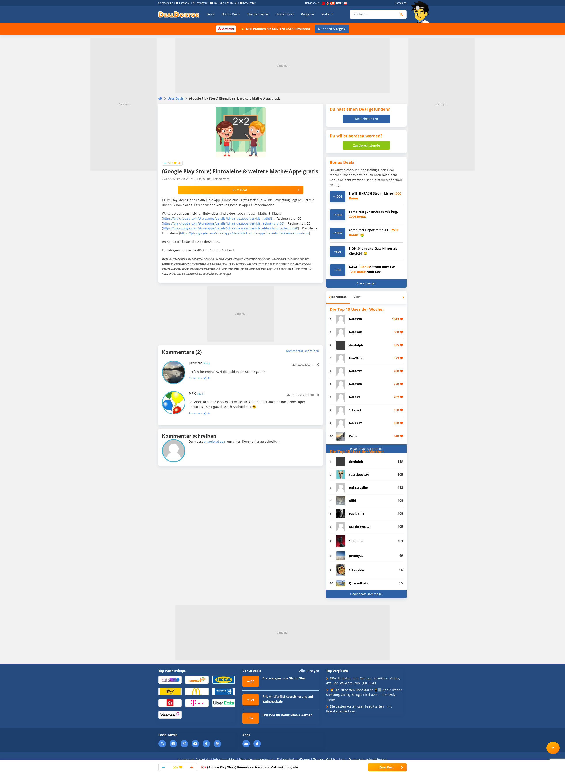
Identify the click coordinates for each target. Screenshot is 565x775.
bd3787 (354, 397)
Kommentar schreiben (302, 351)
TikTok (233, 2)
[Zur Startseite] (422, 12)
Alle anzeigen (366, 283)
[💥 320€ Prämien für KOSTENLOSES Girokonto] (226, 28)
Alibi (352, 500)
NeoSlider (356, 358)
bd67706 (355, 384)
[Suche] (401, 14)
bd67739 (355, 319)
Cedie (353, 436)
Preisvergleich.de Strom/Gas (283, 678)
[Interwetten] (170, 691)
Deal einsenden (366, 119)
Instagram (201, 2)
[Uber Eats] (223, 703)
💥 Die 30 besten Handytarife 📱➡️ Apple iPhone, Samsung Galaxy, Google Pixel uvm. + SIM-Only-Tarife (364, 695)
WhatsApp (167, 2)
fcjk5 (202, 179)
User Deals (176, 98)
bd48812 (355, 423)
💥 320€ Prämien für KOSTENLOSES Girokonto (275, 29)
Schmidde (356, 570)
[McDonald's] (196, 691)
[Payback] (223, 691)
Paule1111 (356, 513)
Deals (211, 14)
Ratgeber (308, 14)
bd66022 (355, 371)
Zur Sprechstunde (366, 145)
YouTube (219, 2)
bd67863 (355, 332)
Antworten (195, 378)
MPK (196, 393)
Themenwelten (258, 14)
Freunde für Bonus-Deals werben (287, 715)
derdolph (356, 345)
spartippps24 (359, 474)
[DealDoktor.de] (179, 14)
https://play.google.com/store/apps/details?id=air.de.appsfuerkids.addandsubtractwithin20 (230, 228)
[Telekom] (196, 703)
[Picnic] (170, 703)
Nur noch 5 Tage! (331, 29)
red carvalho (358, 487)
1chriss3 (355, 410)
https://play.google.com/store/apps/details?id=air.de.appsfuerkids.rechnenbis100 (223, 223)
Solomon (356, 541)
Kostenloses (285, 14)
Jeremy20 (356, 556)
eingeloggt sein (215, 441)
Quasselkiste (358, 583)
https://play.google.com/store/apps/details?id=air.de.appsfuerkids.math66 (218, 218)
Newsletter (249, 2)
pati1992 (199, 363)
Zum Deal (240, 190)
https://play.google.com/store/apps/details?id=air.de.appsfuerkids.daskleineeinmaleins (244, 233)
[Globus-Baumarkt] (196, 680)
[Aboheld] (170, 679)
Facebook (184, 2)
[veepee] (170, 714)
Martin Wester (360, 526)
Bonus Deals (231, 14)
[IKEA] (223, 679)
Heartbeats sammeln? (366, 448)
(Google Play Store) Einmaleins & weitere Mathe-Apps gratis (249, 767)
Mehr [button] (326, 14)
